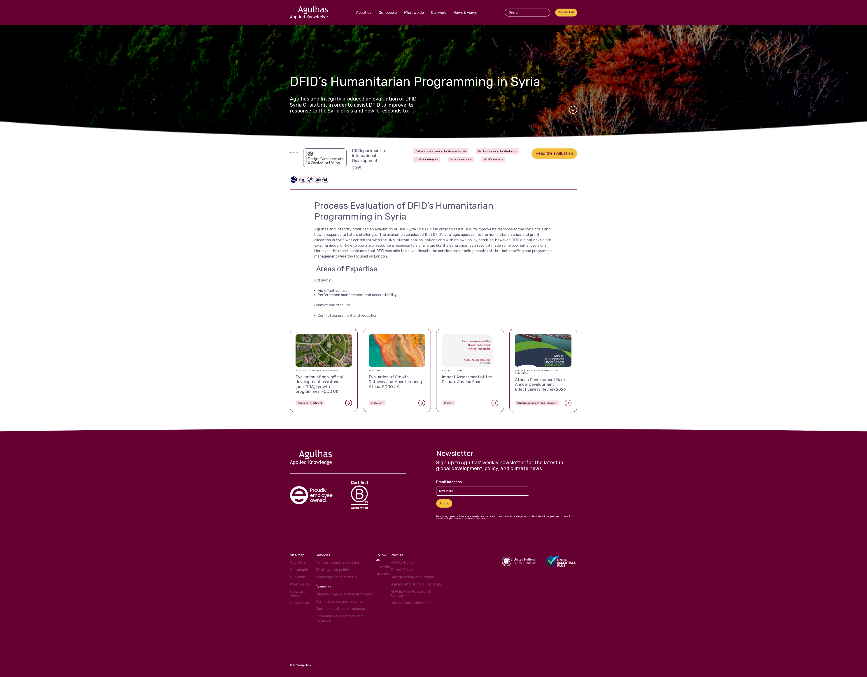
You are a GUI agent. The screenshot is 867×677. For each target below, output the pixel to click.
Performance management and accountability (440, 151)
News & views (465, 12)
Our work (438, 12)
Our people (388, 12)
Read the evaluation (554, 153)
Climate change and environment (344, 594)
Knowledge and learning (336, 577)
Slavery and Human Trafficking (417, 584)
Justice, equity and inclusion (340, 609)
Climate (448, 403)
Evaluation (377, 403)
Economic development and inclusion (339, 618)
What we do (414, 12)
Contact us (566, 12)
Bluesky (382, 574)
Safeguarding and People (412, 577)
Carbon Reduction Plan (410, 603)
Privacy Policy (402, 562)
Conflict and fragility (426, 159)
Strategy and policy (332, 570)
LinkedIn (383, 567)
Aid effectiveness (493, 159)
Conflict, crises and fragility (339, 601)
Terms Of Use (402, 570)
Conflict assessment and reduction (497, 151)
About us (363, 12)
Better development (461, 159)
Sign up (444, 503)
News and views (298, 593)
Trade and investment (310, 403)
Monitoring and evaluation (338, 562)
